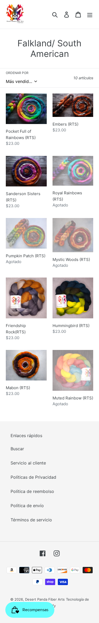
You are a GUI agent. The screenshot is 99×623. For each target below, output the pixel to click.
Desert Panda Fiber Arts (45, 599)
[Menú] (90, 14)
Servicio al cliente (28, 463)
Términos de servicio (31, 519)
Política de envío (27, 505)
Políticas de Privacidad (33, 477)
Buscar (17, 448)
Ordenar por (17, 73)
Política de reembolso (32, 491)
